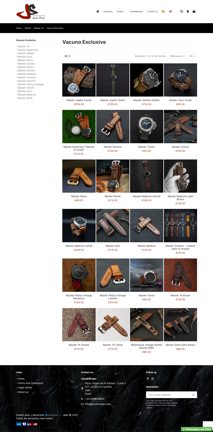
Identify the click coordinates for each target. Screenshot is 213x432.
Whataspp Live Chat (198, 429)
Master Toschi (26, 87)
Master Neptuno (27, 73)
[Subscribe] (193, 394)
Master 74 (23, 46)
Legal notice (25, 387)
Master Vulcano (27, 77)
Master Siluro (25, 60)
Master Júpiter (26, 53)
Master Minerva (27, 94)
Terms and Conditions (30, 383)
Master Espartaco (28, 49)
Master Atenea (26, 70)
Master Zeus (25, 56)
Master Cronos (26, 63)
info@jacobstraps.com (98, 404)
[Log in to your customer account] (188, 11)
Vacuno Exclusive (26, 40)
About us (23, 392)
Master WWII (25, 98)
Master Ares (25, 91)
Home (21, 378)
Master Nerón (26, 67)
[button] (121, 11)
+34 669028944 (94, 398)
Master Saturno (27, 80)
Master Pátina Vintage (31, 84)
